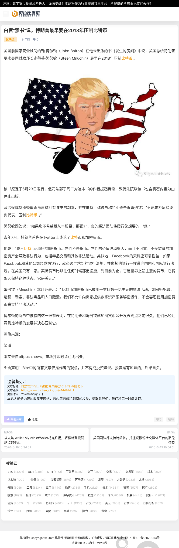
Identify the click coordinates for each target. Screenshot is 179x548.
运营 (52, 511)
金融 (71, 511)
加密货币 (61, 479)
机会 (134, 495)
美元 (112, 503)
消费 (15, 503)
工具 (34, 487)
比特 (74, 237)
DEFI (35, 471)
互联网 (74, 471)
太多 (146, 479)
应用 (53, 487)
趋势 (33, 511)
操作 (33, 495)
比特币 (126, 58)
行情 (131, 503)
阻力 (89, 511)
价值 (39, 479)
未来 (115, 495)
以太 (154, 471)
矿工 (75, 503)
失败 (15, 487)
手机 (91, 487)
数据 (96, 495)
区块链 (10, 39)
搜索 (14, 495)
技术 (110, 487)
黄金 (108, 511)
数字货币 (73, 495)
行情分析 (153, 503)
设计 (14, 511)
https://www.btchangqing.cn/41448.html (47, 390)
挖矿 (149, 487)
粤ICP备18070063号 (146, 538)
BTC (15, 471)
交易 (113, 471)
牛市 (34, 503)
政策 (52, 495)
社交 (93, 503)
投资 (130, 487)
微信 (72, 487)
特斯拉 (55, 503)
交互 (94, 471)
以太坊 (17, 479)
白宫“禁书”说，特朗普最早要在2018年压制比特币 (52, 386)
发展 (105, 479)
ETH (54, 471)
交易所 (134, 471)
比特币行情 (61, 538)
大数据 (126, 479)
